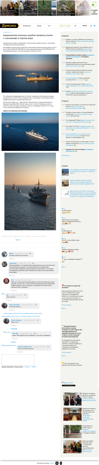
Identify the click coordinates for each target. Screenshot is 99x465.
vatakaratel (13, 263)
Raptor (11, 253)
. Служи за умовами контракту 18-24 (78, 79)
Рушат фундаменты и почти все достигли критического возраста (78, 134)
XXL (12, 280)
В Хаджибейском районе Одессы (77, 55)
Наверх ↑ (18, 240)
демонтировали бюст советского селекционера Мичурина (80, 121)
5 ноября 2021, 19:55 (21, 253)
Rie (7, 295)
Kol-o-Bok (15, 333)
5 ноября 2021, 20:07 (16, 295)
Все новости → (66, 155)
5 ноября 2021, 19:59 (24, 263)
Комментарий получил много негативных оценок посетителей (22, 313)
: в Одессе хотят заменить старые (77, 136)
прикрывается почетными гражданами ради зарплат (79, 50)
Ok (57, 463)
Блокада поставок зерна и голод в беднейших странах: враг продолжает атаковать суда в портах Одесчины (46, 13)
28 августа (65, 36)
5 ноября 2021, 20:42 (21, 280)
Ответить (12, 259)
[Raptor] (4, 257)
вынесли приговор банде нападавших (80, 144)
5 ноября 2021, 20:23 (39, 346)
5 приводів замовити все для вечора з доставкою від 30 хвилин (80, 127)
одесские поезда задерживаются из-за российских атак (79, 85)
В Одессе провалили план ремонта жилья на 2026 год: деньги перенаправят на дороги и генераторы (28, 13)
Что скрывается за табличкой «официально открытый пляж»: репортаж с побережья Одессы (83, 171)
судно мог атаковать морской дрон (78, 73)
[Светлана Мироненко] (9, 345)
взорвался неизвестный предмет (80, 56)
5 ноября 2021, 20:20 (26, 333)
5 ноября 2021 (6, 32)
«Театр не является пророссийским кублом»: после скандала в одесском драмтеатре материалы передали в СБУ (82, 182)
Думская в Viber (68, 383)
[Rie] (3, 294)
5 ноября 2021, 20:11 (27, 305)
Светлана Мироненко (25, 346)
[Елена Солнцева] (4, 308)
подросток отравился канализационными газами (75, 107)
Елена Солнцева (14, 305)
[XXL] (6, 283)
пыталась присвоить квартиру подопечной (80, 42)
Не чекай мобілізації (72, 78)
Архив (39, 25)
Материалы (27, 25)
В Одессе (68, 91)
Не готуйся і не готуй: (72, 126)
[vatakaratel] (4, 266)
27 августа (65, 101)
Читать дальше (66, 305)
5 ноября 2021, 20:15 (29, 320)
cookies (52, 463)
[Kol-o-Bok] (6, 332)
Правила (27, 367)
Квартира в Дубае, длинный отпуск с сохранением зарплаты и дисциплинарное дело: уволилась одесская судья (9, 13)
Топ (49, 25)
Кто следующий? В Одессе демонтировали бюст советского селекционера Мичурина (65, 13)
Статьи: (65, 166)
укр (75, 25)
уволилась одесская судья (74, 66)
